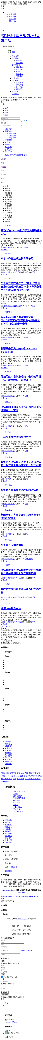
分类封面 (8, 761)
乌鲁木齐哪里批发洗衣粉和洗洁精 (19, 490)
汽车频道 (19, 76)
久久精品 (16, 802)
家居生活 (12, 14)
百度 (6, 110)
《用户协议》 (22, 919)
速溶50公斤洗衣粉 (11, 608)
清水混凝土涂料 (19, 791)
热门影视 (8, 147)
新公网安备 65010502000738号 (14, 896)
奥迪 (18, 773)
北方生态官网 (18, 811)
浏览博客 (8, 129)
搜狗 (6, 112)
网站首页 (15, 56)
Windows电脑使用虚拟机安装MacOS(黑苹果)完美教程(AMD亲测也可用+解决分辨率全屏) (20, 320)
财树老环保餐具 (19, 798)
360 (6, 115)
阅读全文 (4, 250)
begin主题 (20, 776)
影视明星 (19, 89)
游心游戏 (16, 809)
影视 (25, 776)
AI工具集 (19, 63)
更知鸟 (15, 794)
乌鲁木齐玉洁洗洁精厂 (13, 545)
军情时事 (12, 16)
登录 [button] (2, 6)
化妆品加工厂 (18, 807)
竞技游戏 (19, 69)
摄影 (14, 779)
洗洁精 (30, 559)
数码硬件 (5, 781)
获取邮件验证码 (26, 950)
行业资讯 (19, 60)
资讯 (38, 773)
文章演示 (13, 773)
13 (10, 626)
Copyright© (6, 890)
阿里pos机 (17, 800)
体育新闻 (19, 84)
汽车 (26, 773)
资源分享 (8, 759)
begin (22, 773)
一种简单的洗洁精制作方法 (16, 437)
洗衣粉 (7, 584)
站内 (6, 108)
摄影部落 (12, 21)
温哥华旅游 (17, 796)
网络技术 (19, 67)
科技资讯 (19, 87)
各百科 (15, 805)
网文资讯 (12, 19)
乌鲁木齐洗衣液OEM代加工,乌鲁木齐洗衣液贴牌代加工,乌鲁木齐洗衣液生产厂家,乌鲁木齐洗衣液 (21, 286)
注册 (2, 8)
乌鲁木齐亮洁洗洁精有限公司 (16, 155)
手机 (35, 776)
